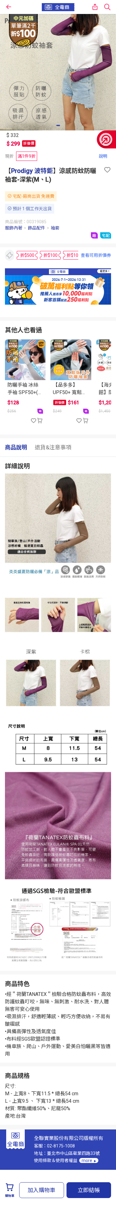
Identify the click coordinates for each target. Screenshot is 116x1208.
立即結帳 (89, 1190)
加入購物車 (41, 1190)
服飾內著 (13, 227)
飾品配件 (36, 227)
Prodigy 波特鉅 (32, 171)
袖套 (55, 227)
